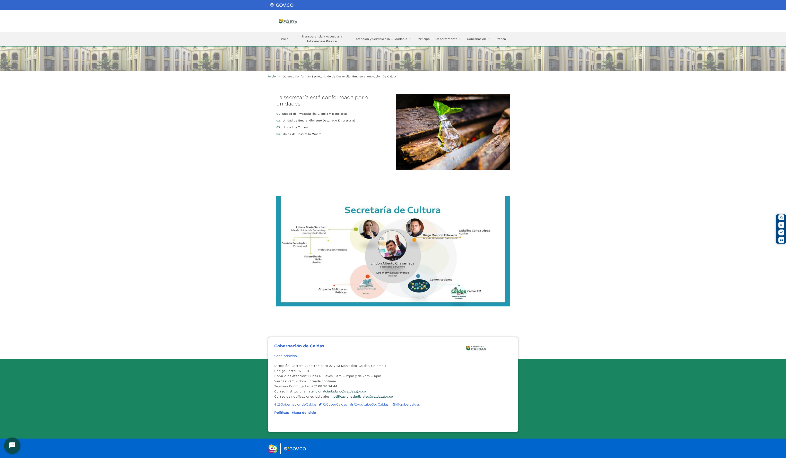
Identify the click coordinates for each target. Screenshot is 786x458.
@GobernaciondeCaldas (296, 404)
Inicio (284, 39)
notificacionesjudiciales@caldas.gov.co (362, 396)
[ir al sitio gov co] (282, 5)
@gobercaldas (407, 404)
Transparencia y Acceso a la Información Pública (322, 39)
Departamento (446, 39)
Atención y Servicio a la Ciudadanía (381, 39)
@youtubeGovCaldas (369, 404)
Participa (423, 39)
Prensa (501, 39)
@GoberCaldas (333, 404)
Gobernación (476, 39)
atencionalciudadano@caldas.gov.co (337, 391)
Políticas (282, 413)
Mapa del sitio (304, 413)
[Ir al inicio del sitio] (293, 21)
